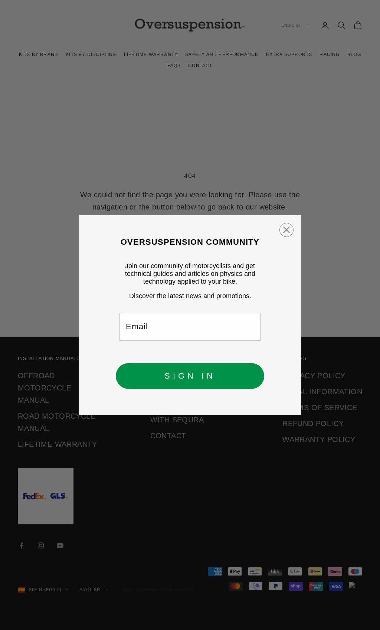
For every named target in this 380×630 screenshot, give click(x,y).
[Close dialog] (286, 229)
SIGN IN (190, 375)
